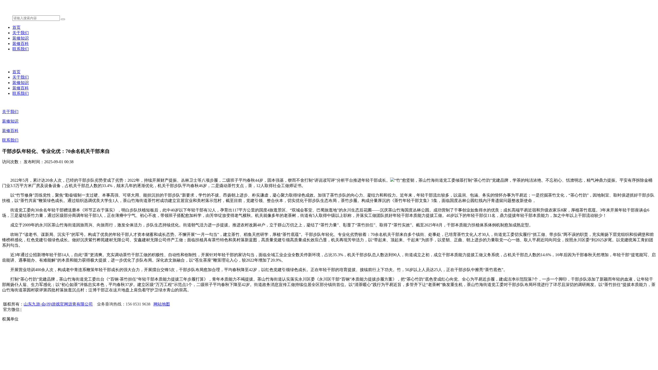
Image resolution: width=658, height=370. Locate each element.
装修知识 (20, 38)
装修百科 (20, 43)
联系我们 (20, 49)
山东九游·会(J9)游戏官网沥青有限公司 (58, 304)
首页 (16, 27)
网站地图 (161, 304)
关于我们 (20, 33)
